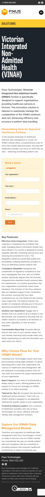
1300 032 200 (10, 3)
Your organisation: (12, 174)
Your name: (9, 186)
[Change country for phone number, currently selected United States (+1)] (7, 214)
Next (10, 222)
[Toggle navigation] (41, 12)
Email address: (11, 198)
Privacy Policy (36, 482)
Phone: (8, 209)
